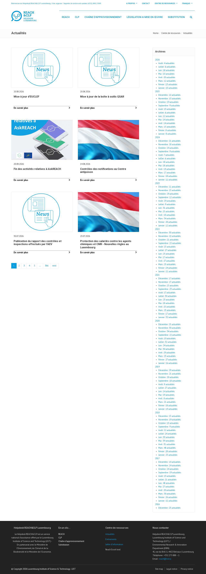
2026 (157, 59)
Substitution (176, 17)
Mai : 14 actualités (166, 119)
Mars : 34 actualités (167, 218)
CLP (77, 17)
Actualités (109, 534)
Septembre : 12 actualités (169, 197)
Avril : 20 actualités (166, 77)
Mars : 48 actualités (167, 447)
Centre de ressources (170, 33)
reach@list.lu (165, 558)
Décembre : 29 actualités (169, 370)
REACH (66, 17)
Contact (146, 3)
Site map (159, 569)
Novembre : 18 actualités (169, 144)
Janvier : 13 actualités (167, 409)
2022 (157, 229)
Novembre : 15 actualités (169, 190)
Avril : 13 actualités (166, 169)
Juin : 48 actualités (166, 483)
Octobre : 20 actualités (168, 377)
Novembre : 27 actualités (169, 282)
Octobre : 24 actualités (168, 469)
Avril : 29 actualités (166, 352)
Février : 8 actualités (167, 130)
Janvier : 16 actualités (167, 363)
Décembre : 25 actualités (169, 324)
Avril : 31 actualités (166, 444)
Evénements (111, 539)
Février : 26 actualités (167, 497)
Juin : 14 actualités (166, 391)
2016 (157, 504)
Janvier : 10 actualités (167, 88)
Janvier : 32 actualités (167, 317)
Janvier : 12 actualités (167, 225)
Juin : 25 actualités (166, 253)
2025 (157, 91)
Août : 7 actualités (166, 155)
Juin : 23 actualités (166, 299)
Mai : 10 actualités (166, 73)
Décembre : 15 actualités (169, 416)
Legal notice (171, 569)
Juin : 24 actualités (166, 345)
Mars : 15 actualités (167, 126)
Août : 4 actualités (166, 63)
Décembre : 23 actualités (169, 507)
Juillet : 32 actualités (167, 342)
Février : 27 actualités (167, 359)
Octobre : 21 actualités (168, 239)
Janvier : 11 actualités (167, 179)
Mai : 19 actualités (166, 395)
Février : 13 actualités (167, 84)
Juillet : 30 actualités (167, 296)
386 (46, 265)
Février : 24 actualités (167, 268)
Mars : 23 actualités (167, 310)
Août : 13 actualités (167, 109)
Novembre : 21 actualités (169, 373)
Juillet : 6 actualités (166, 66)
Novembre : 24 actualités (169, 465)
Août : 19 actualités (167, 201)
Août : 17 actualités (166, 292)
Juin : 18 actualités (166, 70)
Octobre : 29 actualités (168, 193)
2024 (157, 137)
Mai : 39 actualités (166, 440)
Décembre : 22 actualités (169, 95)
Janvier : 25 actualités (167, 455)
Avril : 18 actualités (166, 215)
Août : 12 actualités (167, 430)
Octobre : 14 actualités (168, 148)
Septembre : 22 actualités (169, 243)
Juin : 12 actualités (166, 116)
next (54, 265)
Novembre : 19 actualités (169, 419)
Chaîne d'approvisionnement (103, 17)
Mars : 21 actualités (167, 402)
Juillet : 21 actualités (167, 479)
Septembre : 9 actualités (169, 105)
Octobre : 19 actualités (168, 102)
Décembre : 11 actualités (169, 186)
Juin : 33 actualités (166, 437)
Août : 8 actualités (166, 384)
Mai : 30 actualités (166, 349)
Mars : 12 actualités (167, 81)
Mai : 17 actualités (166, 257)
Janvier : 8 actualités (167, 133)
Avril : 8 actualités (166, 398)
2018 (157, 412)
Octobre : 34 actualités (168, 331)
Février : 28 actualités (167, 222)
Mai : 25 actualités (166, 211)
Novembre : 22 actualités (169, 236)
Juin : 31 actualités (166, 208)
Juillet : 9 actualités (166, 204)
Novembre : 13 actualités (169, 98)
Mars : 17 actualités (166, 172)
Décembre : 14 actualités (169, 462)
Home (156, 33)
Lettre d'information (114, 544)
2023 (157, 183)
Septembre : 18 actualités (169, 380)
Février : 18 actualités (167, 176)
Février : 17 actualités (167, 313)
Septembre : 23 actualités (169, 289)
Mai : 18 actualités (166, 165)
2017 (157, 458)
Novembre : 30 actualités (169, 328)
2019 (157, 366)
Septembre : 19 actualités (169, 472)
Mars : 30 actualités (167, 493)
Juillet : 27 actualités (167, 250)
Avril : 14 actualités (166, 123)
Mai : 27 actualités (166, 486)
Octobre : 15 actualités (168, 285)
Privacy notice (187, 569)
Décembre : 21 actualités (169, 141)
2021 (157, 275)
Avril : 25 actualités (166, 306)
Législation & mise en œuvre (145, 17)
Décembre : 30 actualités (169, 232)
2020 (157, 320)
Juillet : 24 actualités (167, 433)
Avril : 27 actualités (166, 260)
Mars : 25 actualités (167, 264)
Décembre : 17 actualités (169, 278)
